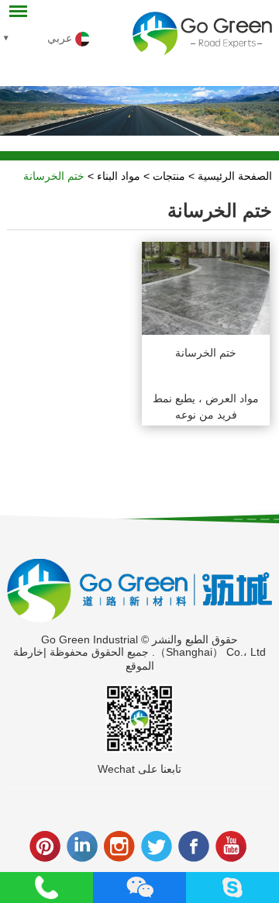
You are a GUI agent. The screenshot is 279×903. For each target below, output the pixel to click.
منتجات (169, 176)
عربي (61, 38)
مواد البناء (118, 176)
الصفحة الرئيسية (235, 176)
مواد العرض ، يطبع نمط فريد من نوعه (206, 406)
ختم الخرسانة (53, 176)
